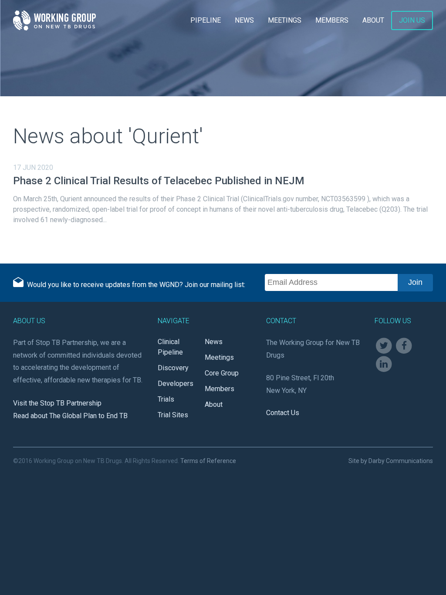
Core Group (222, 373)
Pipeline (205, 20)
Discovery (173, 368)
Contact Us (282, 413)
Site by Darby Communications (390, 460)
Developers (175, 383)
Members (331, 20)
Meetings (284, 20)
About (373, 20)
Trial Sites (173, 415)
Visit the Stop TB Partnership (57, 403)
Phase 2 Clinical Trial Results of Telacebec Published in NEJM (158, 181)
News (244, 20)
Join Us (412, 20)
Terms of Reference (208, 460)
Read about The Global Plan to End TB (70, 416)
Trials (166, 399)
